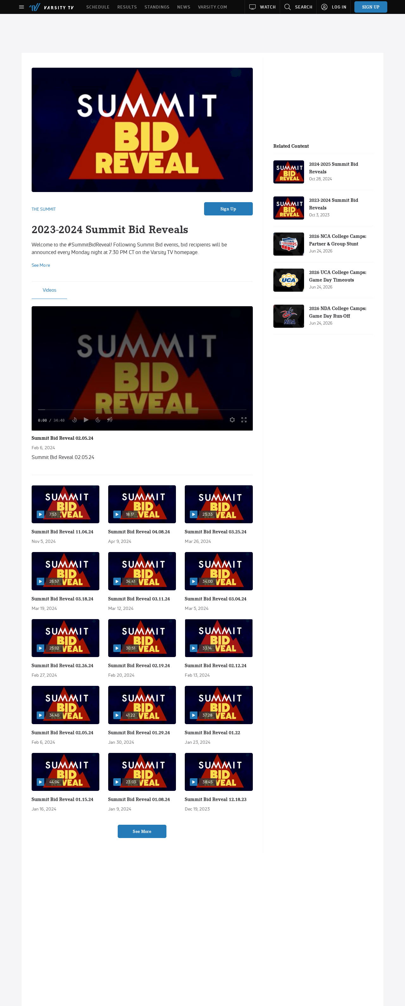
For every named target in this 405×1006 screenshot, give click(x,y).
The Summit (44, 209)
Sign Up (228, 209)
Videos (49, 290)
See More (142, 831)
